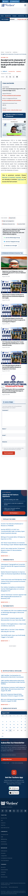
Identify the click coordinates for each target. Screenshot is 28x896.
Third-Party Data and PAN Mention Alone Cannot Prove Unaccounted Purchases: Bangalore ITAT (13, 581)
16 (25, 724)
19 (10, 727)
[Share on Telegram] (17, 76)
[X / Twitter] (6, 810)
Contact (3, 874)
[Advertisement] (14, 37)
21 (17, 727)
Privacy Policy (4, 887)
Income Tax (8, 15)
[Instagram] (17, 810)
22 (21, 727)
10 (2, 724)
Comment (5, 410)
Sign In (23, 1)
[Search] (26, 16)
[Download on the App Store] (14, 792)
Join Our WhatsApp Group (12, 237)
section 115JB (21, 224)
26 (10, 730)
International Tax (5, 827)
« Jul (2, 736)
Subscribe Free (7, 759)
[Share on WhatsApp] (13, 76)
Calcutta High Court (16, 110)
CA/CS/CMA (4, 844)
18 (6, 727)
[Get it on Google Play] (14, 788)
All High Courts (6, 110)
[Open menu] (25, 5)
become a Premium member (11, 177)
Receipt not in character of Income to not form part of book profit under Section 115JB (13, 63)
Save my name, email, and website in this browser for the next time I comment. (14, 449)
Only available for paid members (12, 95)
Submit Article (4, 869)
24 (3, 730)
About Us (3, 867)
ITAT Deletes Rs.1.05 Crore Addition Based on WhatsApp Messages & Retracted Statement (14, 612)
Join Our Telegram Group (12, 241)
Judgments (4, 855)
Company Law (4, 834)
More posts (4, 556)
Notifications (4, 851)
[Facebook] (2, 810)
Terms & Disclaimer (13, 887)
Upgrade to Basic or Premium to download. (14, 115)
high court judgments (8, 221)
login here (21, 179)
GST (2, 820)
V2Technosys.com (5, 884)
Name (4, 429)
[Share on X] (6, 76)
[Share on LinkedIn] (10, 76)
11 (6, 724)
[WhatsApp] (21, 810)
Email (4, 435)
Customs (3, 823)
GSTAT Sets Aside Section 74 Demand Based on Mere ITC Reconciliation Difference (13, 550)
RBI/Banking (4, 839)
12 (10, 724)
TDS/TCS (3, 825)
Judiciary (15, 52)
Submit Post (15, 1)
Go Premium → (14, 513)
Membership (4, 877)
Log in (14, 119)
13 (13, 724)
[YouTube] (10, 810)
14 (17, 724)
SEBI (2, 837)
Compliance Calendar (6, 858)
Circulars (3, 853)
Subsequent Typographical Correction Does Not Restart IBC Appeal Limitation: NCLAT (13, 566)
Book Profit (12, 218)
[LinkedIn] (13, 810)
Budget (14, 15)
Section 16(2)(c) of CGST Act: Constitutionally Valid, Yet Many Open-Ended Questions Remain (13, 531)
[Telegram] (25, 810)
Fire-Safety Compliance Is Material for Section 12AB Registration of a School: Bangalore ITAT (13, 589)
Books (6, 1)
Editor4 (5, 71)
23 (25, 727)
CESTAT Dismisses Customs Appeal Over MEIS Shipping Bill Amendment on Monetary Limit (13, 596)
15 (21, 724)
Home (2, 15)
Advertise (3, 872)
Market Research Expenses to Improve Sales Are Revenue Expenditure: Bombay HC (13, 574)
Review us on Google (11, 245)
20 (14, 727)
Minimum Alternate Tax (9, 224)
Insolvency (3, 841)
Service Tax (21, 15)
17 (2, 727)
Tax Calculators (5, 860)
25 (6, 730)
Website (4, 442)
